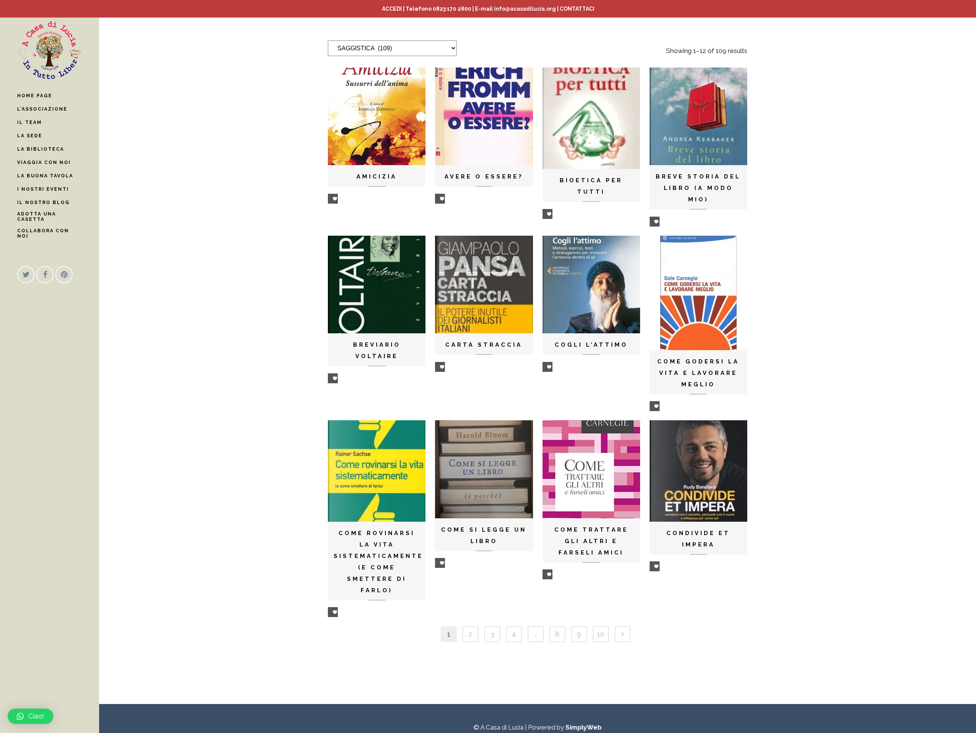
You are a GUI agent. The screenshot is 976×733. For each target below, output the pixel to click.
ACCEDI (392, 9)
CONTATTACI (577, 9)
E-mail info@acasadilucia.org (515, 9)
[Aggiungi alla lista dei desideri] (333, 199)
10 (600, 634)
